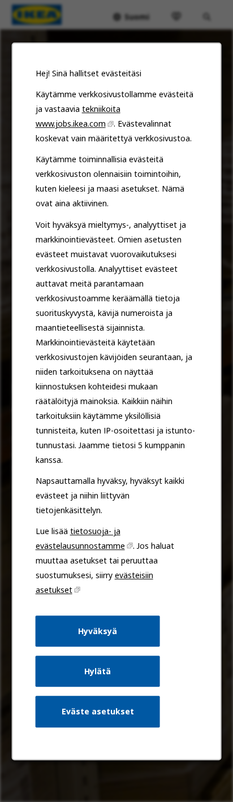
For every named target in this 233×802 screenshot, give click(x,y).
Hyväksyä (97, 630)
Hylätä (97, 670)
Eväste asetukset (98, 711)
